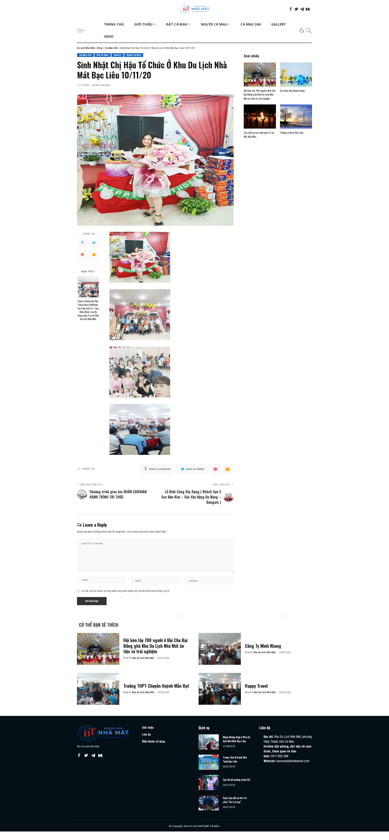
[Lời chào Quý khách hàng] (296, 74)
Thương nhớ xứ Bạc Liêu (291, 132)
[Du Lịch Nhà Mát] (194, 9)
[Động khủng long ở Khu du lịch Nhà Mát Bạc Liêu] (209, 742)
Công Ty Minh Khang (263, 645)
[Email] (94, 254)
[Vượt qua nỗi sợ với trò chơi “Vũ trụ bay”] (209, 802)
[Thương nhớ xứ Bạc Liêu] (296, 116)
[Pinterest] (82, 254)
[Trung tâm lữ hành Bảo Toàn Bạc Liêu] (209, 762)
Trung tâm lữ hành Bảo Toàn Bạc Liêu (235, 759)
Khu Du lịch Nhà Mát (143, 658)
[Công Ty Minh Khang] (220, 649)
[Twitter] (296, 9)
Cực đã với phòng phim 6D (236, 780)
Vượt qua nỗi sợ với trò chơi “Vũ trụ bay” (235, 800)
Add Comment (102, 85)
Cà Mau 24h (85, 55)
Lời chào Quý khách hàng (292, 90)
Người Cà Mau (134, 55)
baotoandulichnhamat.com (293, 761)
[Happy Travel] (220, 689)
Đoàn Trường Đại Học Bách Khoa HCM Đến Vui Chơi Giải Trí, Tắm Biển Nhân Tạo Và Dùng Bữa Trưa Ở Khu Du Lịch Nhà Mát (88, 310)
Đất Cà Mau (102, 55)
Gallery (117, 55)
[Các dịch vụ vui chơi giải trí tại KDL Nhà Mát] (260, 116)
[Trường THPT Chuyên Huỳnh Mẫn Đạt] (98, 689)
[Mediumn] (308, 9)
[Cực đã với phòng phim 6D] (209, 782)
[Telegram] (302, 9)
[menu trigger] (83, 30)
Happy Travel (256, 685)
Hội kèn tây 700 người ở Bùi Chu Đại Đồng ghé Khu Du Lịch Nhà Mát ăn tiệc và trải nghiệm (260, 94)
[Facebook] (291, 9)
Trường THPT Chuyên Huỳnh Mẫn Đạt (156, 685)
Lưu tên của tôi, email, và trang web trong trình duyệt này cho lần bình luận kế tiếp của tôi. (125, 591)
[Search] (309, 30)
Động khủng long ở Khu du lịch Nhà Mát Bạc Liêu (236, 739)
